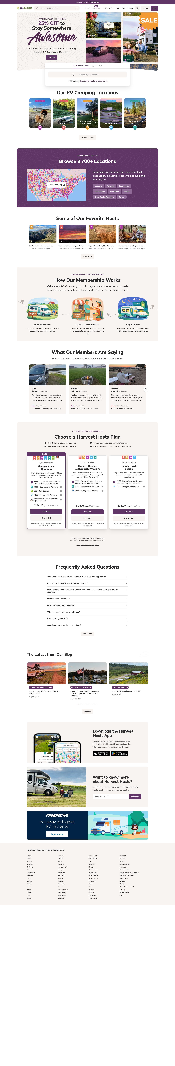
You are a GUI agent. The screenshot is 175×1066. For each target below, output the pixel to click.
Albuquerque (100, 192)
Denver (122, 197)
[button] (61, 487)
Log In (145, 8)
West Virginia (93, 898)
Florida (29, 878)
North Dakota (93, 858)
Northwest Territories (127, 875)
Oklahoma (92, 864)
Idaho (28, 887)
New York (61, 898)
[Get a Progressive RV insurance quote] (87, 825)
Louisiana (61, 858)
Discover (86, 8)
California (30, 867)
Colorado (30, 870)
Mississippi (61, 875)
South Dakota (93, 878)
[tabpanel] (87, 74)
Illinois (29, 889)
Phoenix (127, 192)
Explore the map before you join (92, 81)
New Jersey (62, 892)
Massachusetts (63, 867)
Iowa (28, 895)
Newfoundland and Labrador (129, 872)
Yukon (122, 895)
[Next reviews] (145, 389)
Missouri (60, 878)
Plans (118, 8)
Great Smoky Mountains (104, 197)
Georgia (29, 881)
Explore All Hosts (87, 138)
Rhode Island (93, 872)
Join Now (51, 57)
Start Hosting (128, 8)
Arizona (29, 861)
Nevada (60, 887)
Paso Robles (124, 186)
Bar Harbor (114, 192)
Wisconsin (123, 855)
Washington (93, 895)
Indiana (29, 892)
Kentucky (61, 855)
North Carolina (93, 855)
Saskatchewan (124, 892)
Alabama (29, 855)
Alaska (29, 858)
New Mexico (62, 895)
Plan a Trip (96, 8)
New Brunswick (125, 870)
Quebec (122, 889)
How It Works (108, 8)
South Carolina (93, 875)
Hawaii (29, 884)
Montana (60, 881)
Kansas (29, 898)
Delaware (30, 875)
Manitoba (123, 867)
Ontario (122, 884)
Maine (60, 861)
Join (154, 8)
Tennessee (92, 881)
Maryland (61, 864)
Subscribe (135, 797)
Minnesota (61, 872)
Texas (91, 884)
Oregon (91, 867)
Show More (87, 634)
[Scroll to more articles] (145, 654)
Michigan (61, 870)
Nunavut (122, 881)
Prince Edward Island (127, 887)
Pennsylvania (93, 870)
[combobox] (89, 74)
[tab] (81, 65)
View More (87, 256)
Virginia (91, 892)
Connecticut (31, 872)
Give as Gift (46, 518)
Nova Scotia (124, 878)
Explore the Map (55, 185)
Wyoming (123, 858)
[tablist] (87, 66)
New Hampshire (63, 889)
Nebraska (61, 884)
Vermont (91, 889)
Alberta (122, 861)
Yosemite (98, 186)
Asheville (110, 186)
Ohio (90, 861)
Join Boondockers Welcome (87, 545)
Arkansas (30, 864)
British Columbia (125, 864)
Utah (90, 887)
